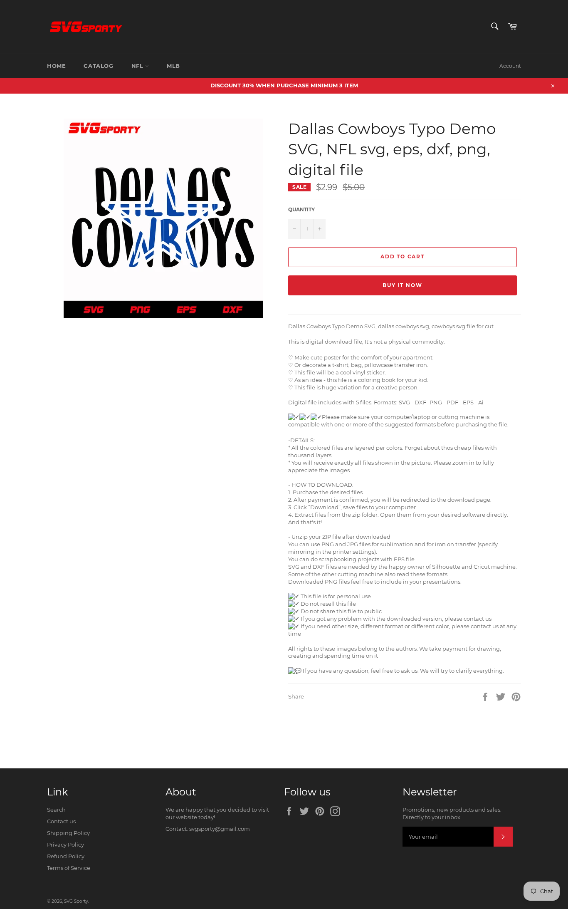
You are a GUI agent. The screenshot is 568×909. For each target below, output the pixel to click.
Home (56, 65)
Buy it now (402, 285)
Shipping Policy (68, 833)
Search (56, 809)
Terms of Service (68, 867)
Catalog (98, 65)
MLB (173, 65)
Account (510, 66)
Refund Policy (65, 856)
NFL (138, 65)
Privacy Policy (65, 844)
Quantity (301, 209)
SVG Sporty (76, 901)
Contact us (61, 821)
